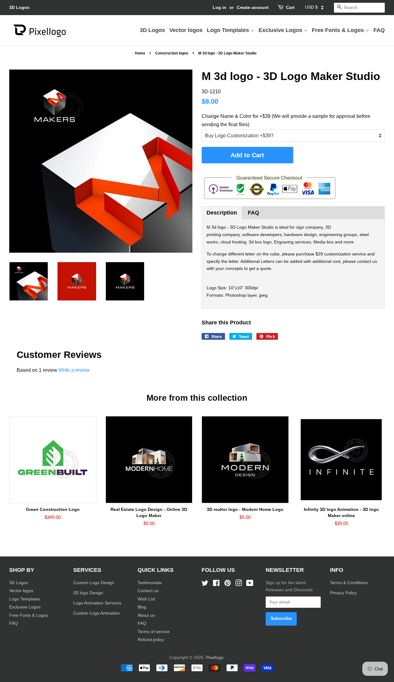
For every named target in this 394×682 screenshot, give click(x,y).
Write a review (74, 370)
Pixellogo (214, 657)
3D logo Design (88, 593)
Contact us (148, 590)
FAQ (379, 30)
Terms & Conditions (349, 582)
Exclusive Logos (281, 30)
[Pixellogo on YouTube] (249, 584)
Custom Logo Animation (96, 613)
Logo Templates (229, 30)
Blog (142, 607)
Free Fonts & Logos (338, 30)
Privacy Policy (344, 593)
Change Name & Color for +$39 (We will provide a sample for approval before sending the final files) (286, 120)
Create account (253, 7)
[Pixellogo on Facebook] (216, 584)
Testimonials (150, 582)
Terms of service (154, 631)
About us (146, 615)
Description (222, 213)
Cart (290, 7)
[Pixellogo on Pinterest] (227, 584)
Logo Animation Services (97, 603)
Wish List (146, 599)
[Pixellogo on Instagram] (238, 584)
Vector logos (186, 30)
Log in (219, 7)
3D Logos (19, 7)
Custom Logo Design (93, 582)
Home (140, 53)
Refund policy (151, 639)
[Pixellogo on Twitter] (205, 584)
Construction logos (171, 53)
